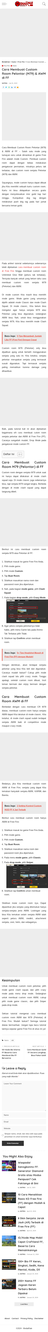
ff (12, 1040)
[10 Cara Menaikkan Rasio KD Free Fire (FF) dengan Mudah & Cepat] (9, 1197)
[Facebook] (3, 87)
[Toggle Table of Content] (18, 454)
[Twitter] (6, 87)
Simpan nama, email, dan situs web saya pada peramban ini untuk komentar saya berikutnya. (23, 1135)
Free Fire (7, 65)
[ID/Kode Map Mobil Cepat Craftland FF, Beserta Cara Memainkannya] (9, 1241)
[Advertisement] (24, 33)
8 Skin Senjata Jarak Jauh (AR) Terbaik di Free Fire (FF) (31, 1222)
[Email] (17, 87)
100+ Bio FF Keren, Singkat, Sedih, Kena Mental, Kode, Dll (31, 1265)
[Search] (43, 4)
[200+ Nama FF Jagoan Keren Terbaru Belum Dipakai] (9, 1284)
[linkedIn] (11, 87)
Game (15, 65)
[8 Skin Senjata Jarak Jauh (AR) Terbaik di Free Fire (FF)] (9, 1221)
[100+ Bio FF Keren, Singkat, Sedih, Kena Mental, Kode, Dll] (9, 1264)
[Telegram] (14, 87)
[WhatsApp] (9, 87)
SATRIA (4, 83)
